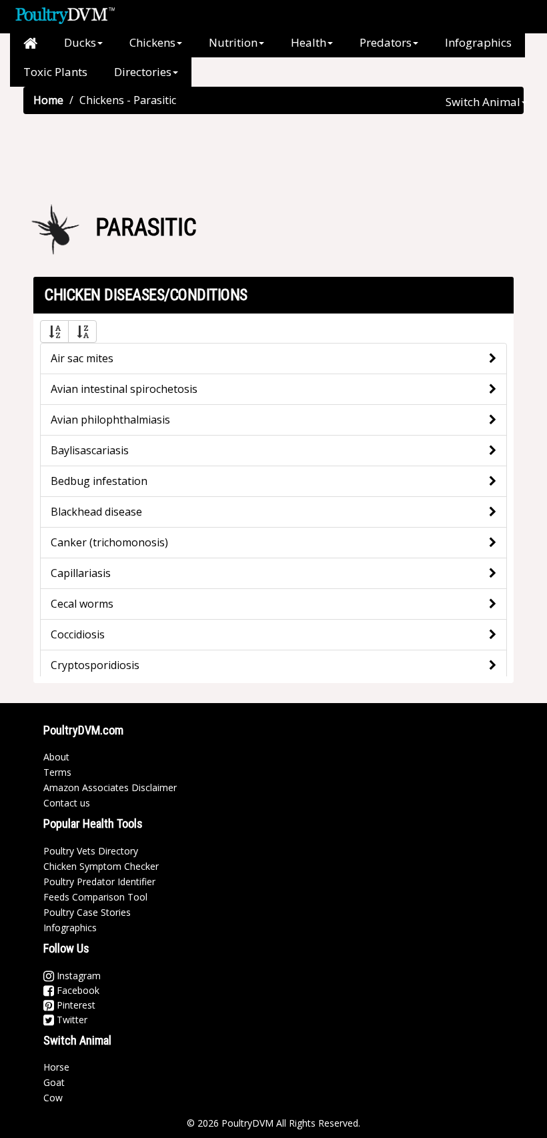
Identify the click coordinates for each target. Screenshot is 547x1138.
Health (308, 42)
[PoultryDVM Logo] (65, 14)
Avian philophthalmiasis (110, 419)
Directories (142, 71)
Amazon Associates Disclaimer (110, 787)
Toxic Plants (55, 71)
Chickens (152, 42)
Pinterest (74, 1005)
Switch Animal (483, 101)
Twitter (70, 1019)
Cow (53, 1097)
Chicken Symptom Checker (101, 866)
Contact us (66, 802)
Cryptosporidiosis (95, 665)
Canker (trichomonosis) (109, 542)
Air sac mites (82, 358)
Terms (57, 772)
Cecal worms (82, 603)
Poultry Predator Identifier (99, 881)
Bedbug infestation (99, 481)
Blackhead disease (96, 511)
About (56, 756)
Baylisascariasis (90, 450)
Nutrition (233, 42)
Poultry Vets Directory (90, 850)
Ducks (80, 42)
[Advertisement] (273, 157)
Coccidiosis (78, 634)
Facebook (76, 990)
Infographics (478, 42)
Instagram (77, 975)
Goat (54, 1082)
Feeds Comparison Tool (95, 897)
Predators (386, 42)
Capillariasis (81, 573)
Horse (56, 1067)
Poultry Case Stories (87, 912)
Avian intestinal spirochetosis (124, 389)
